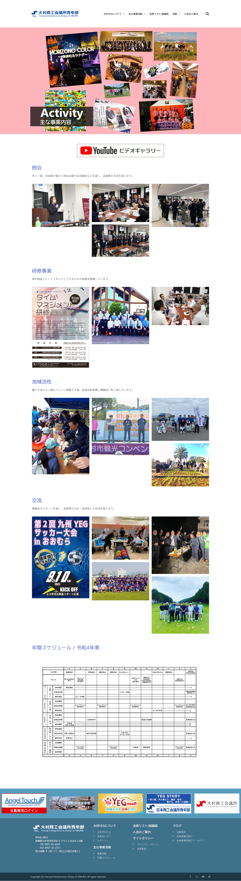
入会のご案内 (191, 13)
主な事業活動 (135, 13)
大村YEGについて (112, 13)
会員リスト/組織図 (159, 13)
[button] (207, 14)
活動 (174, 13)
